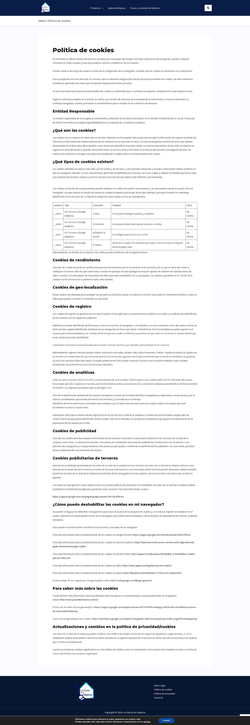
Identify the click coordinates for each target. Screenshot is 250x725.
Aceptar (166, 720)
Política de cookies (163, 689)
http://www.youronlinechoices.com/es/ (79, 599)
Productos (95, 8)
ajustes (147, 722)
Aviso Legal (159, 685)
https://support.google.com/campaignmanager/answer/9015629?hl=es (88, 496)
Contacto (158, 697)
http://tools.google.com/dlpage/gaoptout (131, 580)
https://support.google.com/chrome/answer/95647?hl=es (161, 534)
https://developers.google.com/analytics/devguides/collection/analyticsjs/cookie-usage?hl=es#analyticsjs (144, 618)
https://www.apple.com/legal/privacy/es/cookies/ (147, 565)
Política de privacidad (164, 693)
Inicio (41, 20)
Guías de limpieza (116, 8)
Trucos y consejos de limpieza (145, 8)
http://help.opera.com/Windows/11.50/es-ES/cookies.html (152, 572)
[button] (102, 8)
